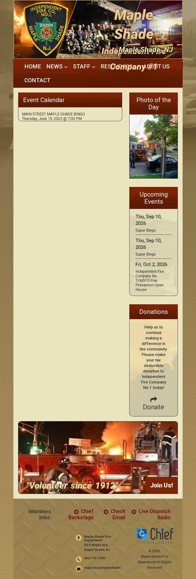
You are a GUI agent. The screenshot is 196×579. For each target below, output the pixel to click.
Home (32, 66)
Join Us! (161, 485)
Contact (37, 80)
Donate (153, 407)
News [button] (55, 66)
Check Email (117, 514)
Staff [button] (82, 66)
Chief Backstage (80, 514)
